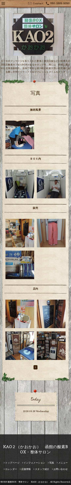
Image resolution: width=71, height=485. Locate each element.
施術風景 (35, 109)
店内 (35, 288)
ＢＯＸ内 (35, 158)
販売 (35, 207)
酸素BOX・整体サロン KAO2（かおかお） (28, 482)
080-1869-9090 (60, 3)
